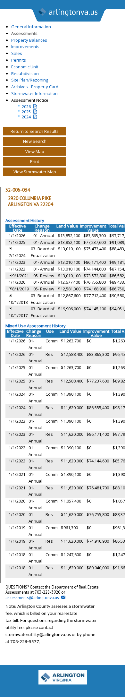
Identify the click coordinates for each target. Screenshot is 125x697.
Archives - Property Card (34, 87)
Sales (16, 53)
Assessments (24, 33)
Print (34, 161)
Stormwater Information (34, 93)
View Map (34, 151)
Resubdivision (25, 73)
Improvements (25, 46)
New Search (34, 141)
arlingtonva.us (73, 12)
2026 (26, 106)
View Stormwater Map (34, 172)
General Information (31, 27)
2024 (26, 117)
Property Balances (29, 40)
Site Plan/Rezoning (29, 80)
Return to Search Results (35, 131)
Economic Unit (24, 67)
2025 (26, 112)
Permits (18, 60)
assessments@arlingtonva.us (32, 597)
